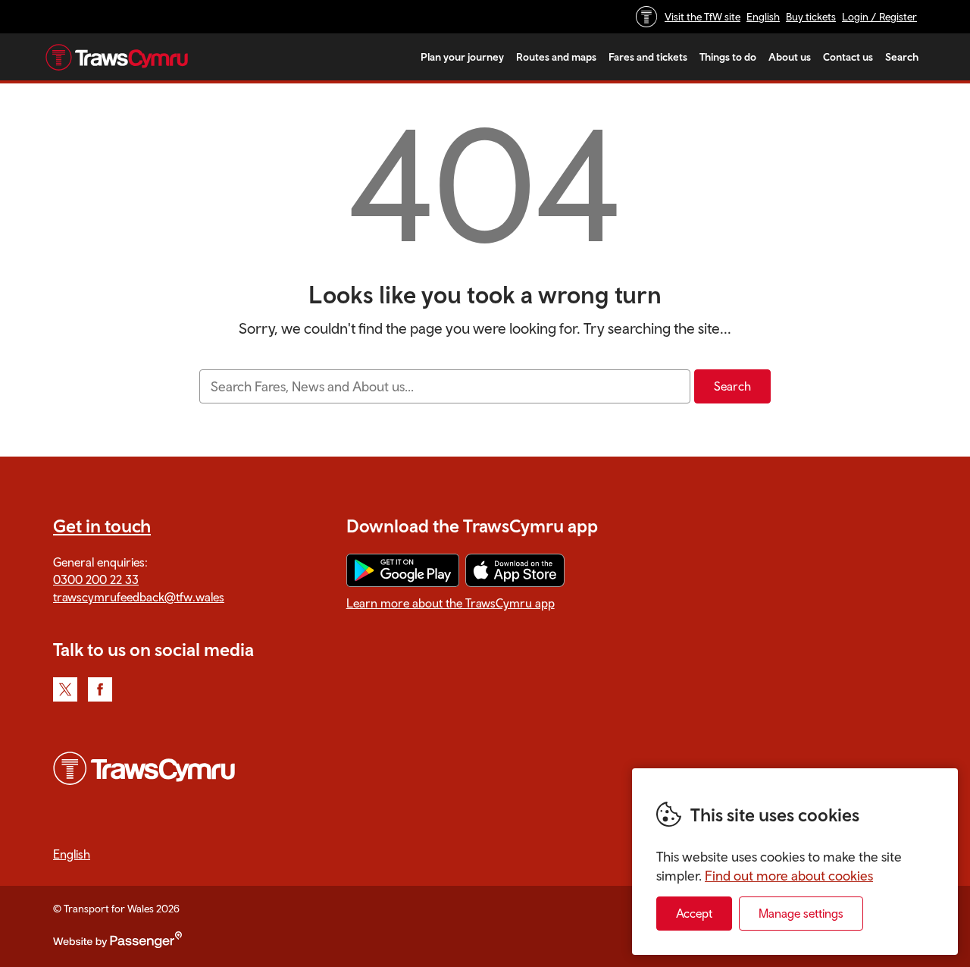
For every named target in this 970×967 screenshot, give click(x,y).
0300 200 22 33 (96, 579)
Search (901, 57)
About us (789, 57)
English (763, 17)
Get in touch (102, 525)
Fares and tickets (648, 57)
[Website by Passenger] (117, 944)
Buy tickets (811, 17)
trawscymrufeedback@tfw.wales (138, 597)
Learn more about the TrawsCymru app (450, 603)
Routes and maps (556, 57)
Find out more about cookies (789, 876)
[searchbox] (444, 386)
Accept (694, 913)
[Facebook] (100, 689)
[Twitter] (65, 689)
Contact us (848, 57)
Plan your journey (462, 57)
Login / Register (879, 17)
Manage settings (801, 913)
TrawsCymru (116, 57)
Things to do (727, 57)
